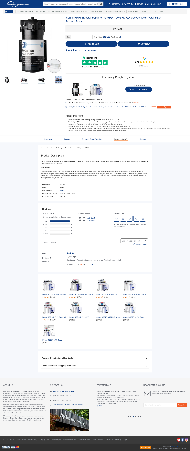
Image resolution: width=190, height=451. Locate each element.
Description (48, 139)
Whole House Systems (78, 12)
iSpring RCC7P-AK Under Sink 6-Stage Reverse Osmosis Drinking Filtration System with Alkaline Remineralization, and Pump (81, 294)
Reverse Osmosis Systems (57, 12)
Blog (161, 12)
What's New (40, 12)
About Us (5, 439)
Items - (177, 4)
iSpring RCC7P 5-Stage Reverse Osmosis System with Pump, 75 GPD (54, 294)
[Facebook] (182, 440)
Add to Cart (93, 43)
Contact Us (109, 439)
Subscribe (181, 405)
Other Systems (96, 12)
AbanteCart (175, 446)
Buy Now (145, 43)
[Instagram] (186, 440)
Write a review (90, 50)
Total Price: (102, 37)
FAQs (12, 439)
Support (143, 139)
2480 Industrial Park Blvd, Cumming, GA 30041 (68, 404)
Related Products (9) (121, 139)
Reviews (67, 139)
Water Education (97, 439)
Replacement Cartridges (115, 12)
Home (10, 12)
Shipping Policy (44, 439)
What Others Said (84, 439)
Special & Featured (148, 12)
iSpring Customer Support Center (63, 391)
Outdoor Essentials (25, 12)
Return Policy (32, 439)
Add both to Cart (140, 89)
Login (125, 439)
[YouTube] (178, 440)
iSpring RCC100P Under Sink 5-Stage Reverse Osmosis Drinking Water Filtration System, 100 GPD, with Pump (135, 294)
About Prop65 (56, 439)
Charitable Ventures (69, 439)
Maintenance (133, 12)
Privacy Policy (21, 439)
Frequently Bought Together (92, 139)
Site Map (118, 439)
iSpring (62, 191)
